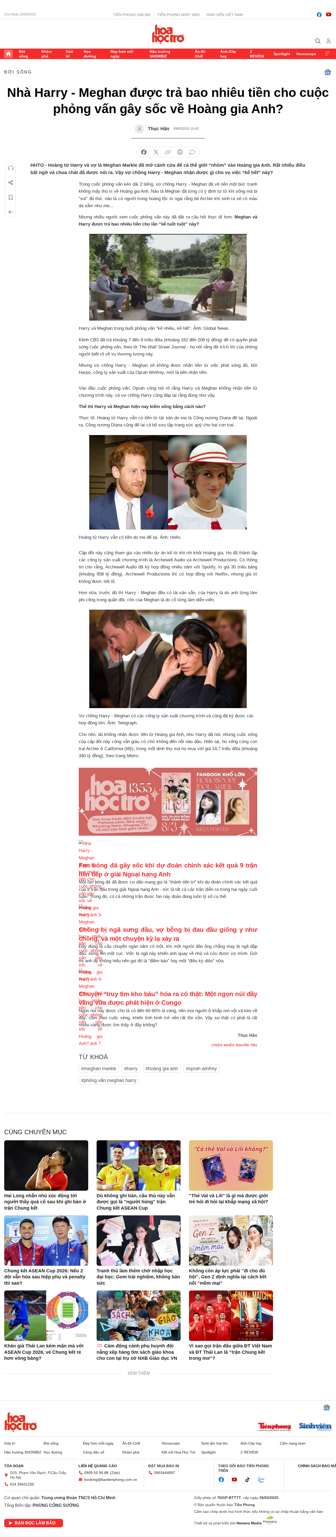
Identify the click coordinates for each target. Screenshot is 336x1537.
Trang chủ (8, 54)
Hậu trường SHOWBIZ (160, 53)
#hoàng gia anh (161, 1068)
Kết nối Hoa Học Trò (178, 1452)
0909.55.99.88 (96, 1473)
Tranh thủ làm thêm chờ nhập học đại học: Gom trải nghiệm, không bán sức (138, 1277)
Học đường (90, 53)
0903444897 (164, 1473)
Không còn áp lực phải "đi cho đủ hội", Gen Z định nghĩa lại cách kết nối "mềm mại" (227, 1277)
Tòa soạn (13, 1466)
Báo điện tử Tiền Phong (168, 33)
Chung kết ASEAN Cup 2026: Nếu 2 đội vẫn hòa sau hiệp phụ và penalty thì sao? (44, 1277)
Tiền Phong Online (132, 15)
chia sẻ (144, 152)
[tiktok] (250, 1480)
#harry (131, 1068)
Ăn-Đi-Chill (200, 53)
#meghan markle (98, 1068)
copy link (168, 152)
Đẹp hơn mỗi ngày (122, 53)
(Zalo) (115, 1473)
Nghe (11, 168)
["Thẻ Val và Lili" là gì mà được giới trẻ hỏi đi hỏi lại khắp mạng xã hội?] (231, 1165)
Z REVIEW (257, 53)
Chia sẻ (11, 182)
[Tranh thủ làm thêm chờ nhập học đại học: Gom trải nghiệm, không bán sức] (139, 1240)
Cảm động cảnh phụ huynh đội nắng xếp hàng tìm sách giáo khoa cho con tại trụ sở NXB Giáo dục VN (137, 1352)
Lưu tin (11, 197)
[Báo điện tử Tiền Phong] (274, 1427)
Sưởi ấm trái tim (214, 1443)
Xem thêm (327, 54)
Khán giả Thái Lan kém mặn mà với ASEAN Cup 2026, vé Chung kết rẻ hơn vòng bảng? (43, 1352)
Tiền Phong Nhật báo (178, 15)
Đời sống (23, 53)
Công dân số (93, 1452)
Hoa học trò (20, 1421)
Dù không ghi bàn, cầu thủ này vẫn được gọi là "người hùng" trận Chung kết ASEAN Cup (136, 1202)
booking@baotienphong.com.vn (110, 1479)
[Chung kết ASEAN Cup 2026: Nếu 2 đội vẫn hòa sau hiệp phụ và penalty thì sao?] (46, 1240)
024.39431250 (22, 1484)
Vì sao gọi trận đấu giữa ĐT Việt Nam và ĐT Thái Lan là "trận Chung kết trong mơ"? (230, 1352)
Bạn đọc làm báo (35, 1523)
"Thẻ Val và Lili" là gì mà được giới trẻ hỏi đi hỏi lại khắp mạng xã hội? (228, 1198)
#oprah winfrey (201, 1068)
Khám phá (46, 53)
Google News (327, 72)
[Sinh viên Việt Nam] (315, 1427)
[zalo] (264, 1479)
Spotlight (282, 54)
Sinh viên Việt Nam (224, 15)
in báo (180, 152)
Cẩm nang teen (293, 1443)
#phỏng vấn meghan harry (108, 1080)
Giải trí (69, 53)
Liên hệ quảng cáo (97, 1466)
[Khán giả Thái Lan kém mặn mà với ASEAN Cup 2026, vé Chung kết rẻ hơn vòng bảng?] (46, 1315)
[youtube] (329, 15)
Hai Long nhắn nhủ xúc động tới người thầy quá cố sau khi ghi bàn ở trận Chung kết (45, 1202)
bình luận (192, 152)
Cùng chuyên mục (35, 1132)
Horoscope (306, 54)
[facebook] (319, 15)
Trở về (11, 212)
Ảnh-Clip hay (228, 53)
